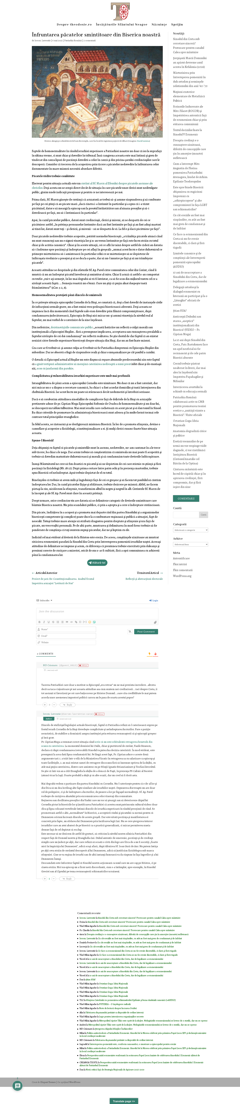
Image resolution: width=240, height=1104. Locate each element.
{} (80, 622)
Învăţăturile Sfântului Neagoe (122, 25)
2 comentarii (90, 40)
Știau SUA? (180, 311)
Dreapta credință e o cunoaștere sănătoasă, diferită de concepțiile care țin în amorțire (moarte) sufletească (189, 149)
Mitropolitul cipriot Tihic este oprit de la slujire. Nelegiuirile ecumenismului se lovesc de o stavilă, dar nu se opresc (153, 1020)
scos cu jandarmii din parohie (55, 368)
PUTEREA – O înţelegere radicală (115, 1004)
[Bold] (39, 622)
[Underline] (48, 622)
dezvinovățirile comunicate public (72, 327)
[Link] (76, 622)
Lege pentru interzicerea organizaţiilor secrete (121, 1016)
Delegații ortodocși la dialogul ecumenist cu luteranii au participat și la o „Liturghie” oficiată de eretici (190, 296)
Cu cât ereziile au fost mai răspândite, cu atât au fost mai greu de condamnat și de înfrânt (140, 938)
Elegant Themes (48, 1082)
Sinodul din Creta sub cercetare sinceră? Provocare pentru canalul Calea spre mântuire (139, 917)
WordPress (74, 1082)
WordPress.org (182, 576)
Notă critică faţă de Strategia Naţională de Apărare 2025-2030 (115, 1069)
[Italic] (44, 622)
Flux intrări (180, 564)
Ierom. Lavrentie (43, 40)
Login (155, 600)
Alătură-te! (98, 562)
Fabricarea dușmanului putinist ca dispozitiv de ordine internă (115, 1012)
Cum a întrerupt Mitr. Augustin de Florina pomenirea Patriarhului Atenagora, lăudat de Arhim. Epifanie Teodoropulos (190, 172)
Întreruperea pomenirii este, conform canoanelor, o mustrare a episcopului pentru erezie (133, 1044)
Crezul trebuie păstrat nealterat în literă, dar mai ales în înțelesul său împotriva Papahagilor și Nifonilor (189, 372)
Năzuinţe (159, 25)
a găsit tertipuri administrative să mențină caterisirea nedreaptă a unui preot (83, 364)
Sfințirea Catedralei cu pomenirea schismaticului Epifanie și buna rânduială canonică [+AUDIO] (131, 1000)
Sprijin (177, 25)
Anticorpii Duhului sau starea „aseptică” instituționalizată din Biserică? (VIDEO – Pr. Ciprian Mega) (187, 325)
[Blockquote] (67, 622)
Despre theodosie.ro (74, 25)
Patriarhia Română (73, 40)
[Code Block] (71, 622)
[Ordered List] (58, 622)
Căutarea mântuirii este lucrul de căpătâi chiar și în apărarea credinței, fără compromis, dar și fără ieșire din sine (189, 478)
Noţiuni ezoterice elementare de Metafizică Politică (189, 96)
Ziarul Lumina (143, 141)
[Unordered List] (62, 622)
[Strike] (53, 622)
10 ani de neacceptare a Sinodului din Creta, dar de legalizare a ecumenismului (190, 277)
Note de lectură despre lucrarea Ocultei (118, 1008)
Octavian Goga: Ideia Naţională (113, 983)
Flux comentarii (183, 570)
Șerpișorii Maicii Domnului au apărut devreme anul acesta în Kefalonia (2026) (190, 62)
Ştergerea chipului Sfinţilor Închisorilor (114, 1028)
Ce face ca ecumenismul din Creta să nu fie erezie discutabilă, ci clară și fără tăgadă (137, 950)
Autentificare (181, 558)
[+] (85, 622)
